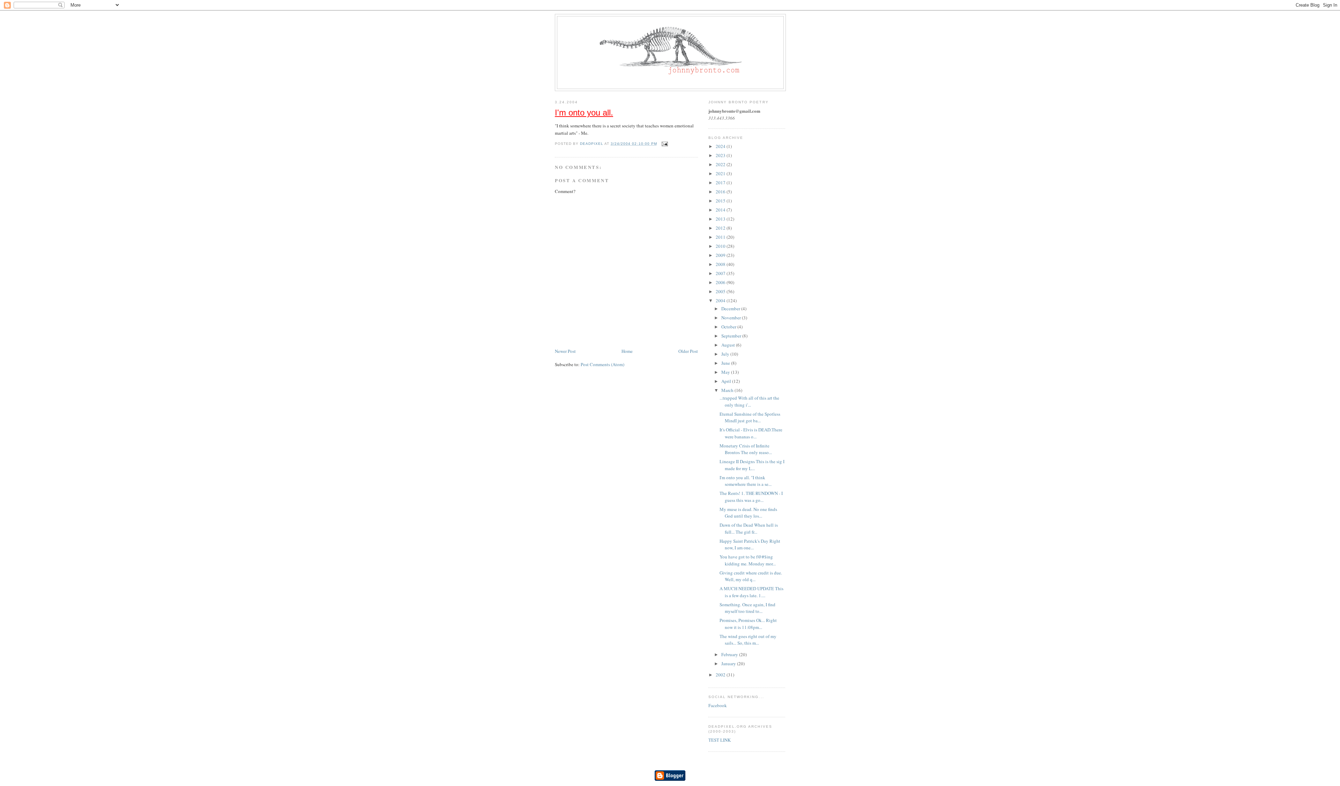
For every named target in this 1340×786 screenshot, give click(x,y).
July (725, 354)
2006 (721, 282)
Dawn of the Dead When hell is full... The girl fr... (749, 528)
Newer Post (565, 351)
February (730, 654)
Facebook (717, 705)
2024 (721, 146)
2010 (721, 246)
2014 (721, 210)
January (729, 663)
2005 (721, 291)
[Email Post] (664, 144)
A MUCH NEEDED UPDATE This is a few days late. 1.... (751, 592)
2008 (721, 264)
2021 (721, 173)
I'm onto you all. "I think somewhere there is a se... (746, 481)
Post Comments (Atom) (602, 364)
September (731, 336)
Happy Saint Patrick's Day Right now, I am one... (750, 544)
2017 (721, 182)
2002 (721, 675)
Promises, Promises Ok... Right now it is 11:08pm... (748, 623)
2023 (721, 155)
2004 (721, 300)
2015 (721, 201)
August (728, 345)
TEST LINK (719, 740)
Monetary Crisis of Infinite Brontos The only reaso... (746, 449)
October (729, 327)
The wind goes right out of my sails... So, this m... (748, 639)
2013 (721, 219)
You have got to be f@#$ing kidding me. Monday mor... (748, 560)
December (731, 308)
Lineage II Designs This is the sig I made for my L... (752, 465)
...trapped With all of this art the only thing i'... (749, 401)
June (726, 363)
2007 (721, 273)
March (728, 390)
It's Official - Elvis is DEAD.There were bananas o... (751, 433)
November (731, 317)
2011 (721, 237)
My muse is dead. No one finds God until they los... (748, 512)
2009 (721, 255)
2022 (721, 164)
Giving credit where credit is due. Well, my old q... (751, 576)
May (726, 372)
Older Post (688, 351)
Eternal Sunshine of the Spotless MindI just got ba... (750, 417)
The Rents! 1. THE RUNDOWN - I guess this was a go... (751, 496)
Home (627, 351)
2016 (721, 191)
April (726, 381)
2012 (721, 228)
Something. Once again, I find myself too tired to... (747, 608)
